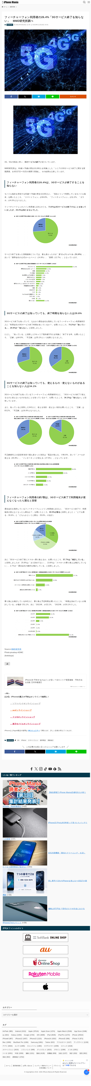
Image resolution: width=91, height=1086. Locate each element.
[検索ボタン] (84, 2)
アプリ (7, 1046)
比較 (63, 1053)
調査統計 (50, 740)
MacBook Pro (20, 1042)
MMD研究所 (16, 649)
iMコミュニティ (34, 730)
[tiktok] (45, 769)
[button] (11, 96)
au (6, 1035)
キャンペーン (34, 1046)
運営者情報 (17, 1066)
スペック (66, 1046)
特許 (73, 1053)
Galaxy (16, 1035)
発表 (6, 1057)
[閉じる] (87, 1060)
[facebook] (32, 769)
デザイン (59, 1049)
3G (18, 740)
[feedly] (55, 769)
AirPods (8, 1031)
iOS (41, 1035)
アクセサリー (64, 1042)
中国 (19, 1053)
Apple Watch (64, 1031)
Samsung (37, 1042)
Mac (7, 1042)
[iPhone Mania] (10, 2)
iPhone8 (8, 1038)
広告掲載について (45, 1068)
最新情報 (9, 24)
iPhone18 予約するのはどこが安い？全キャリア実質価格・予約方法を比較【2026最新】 (53, 681)
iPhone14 (50, 1038)
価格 (30, 1053)
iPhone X (77, 1038)
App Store (80, 1031)
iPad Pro (64, 1035)
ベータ (7, 1053)
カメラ (20, 1046)
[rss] (59, 769)
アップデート (81, 1042)
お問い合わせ (27, 1066)
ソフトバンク (28, 1049)
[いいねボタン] (7, 663)
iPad (51, 1035)
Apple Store (48, 1031)
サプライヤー (51, 1046)
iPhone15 (64, 1038)
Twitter (49, 1042)
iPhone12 (21, 1038)
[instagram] (41, 769)
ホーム (8, 1066)
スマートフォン (33, 740)
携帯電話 (43, 740)
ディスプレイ (44, 1049)
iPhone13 (36, 1038)
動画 (41, 1053)
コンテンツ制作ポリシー (42, 1066)
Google (29, 1035)
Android (20, 1031)
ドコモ (73, 1049)
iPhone (23, 740)
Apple (34, 1031)
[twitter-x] (36, 769)
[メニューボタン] (89, 2)
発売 (83, 1053)
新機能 (51, 1053)
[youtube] (50, 769)
